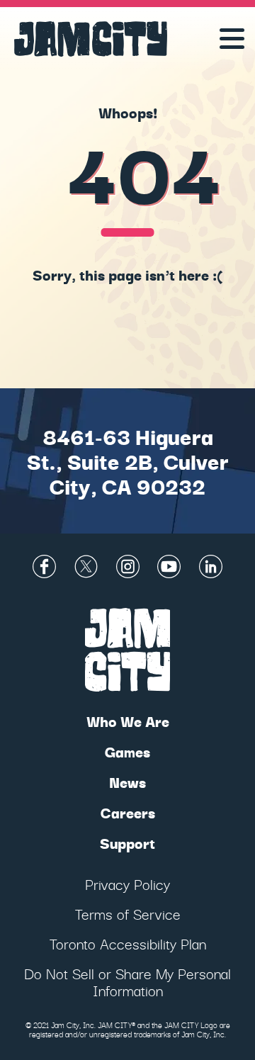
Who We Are (127, 721)
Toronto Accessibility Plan (128, 943)
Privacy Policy (127, 884)
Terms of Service (128, 913)
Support (127, 843)
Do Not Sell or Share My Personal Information (127, 982)
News (127, 782)
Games (127, 751)
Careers (128, 812)
